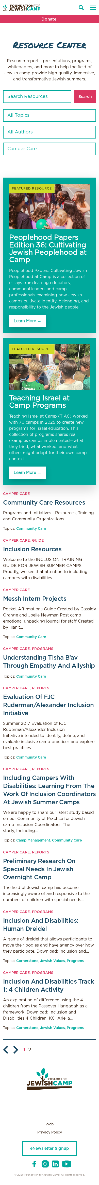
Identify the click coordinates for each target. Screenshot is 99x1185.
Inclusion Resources (32, 549)
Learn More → (27, 321)
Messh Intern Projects (34, 599)
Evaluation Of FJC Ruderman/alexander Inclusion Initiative (48, 705)
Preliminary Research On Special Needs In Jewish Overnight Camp (39, 869)
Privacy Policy (49, 1132)
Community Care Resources (44, 503)
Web (49, 1124)
